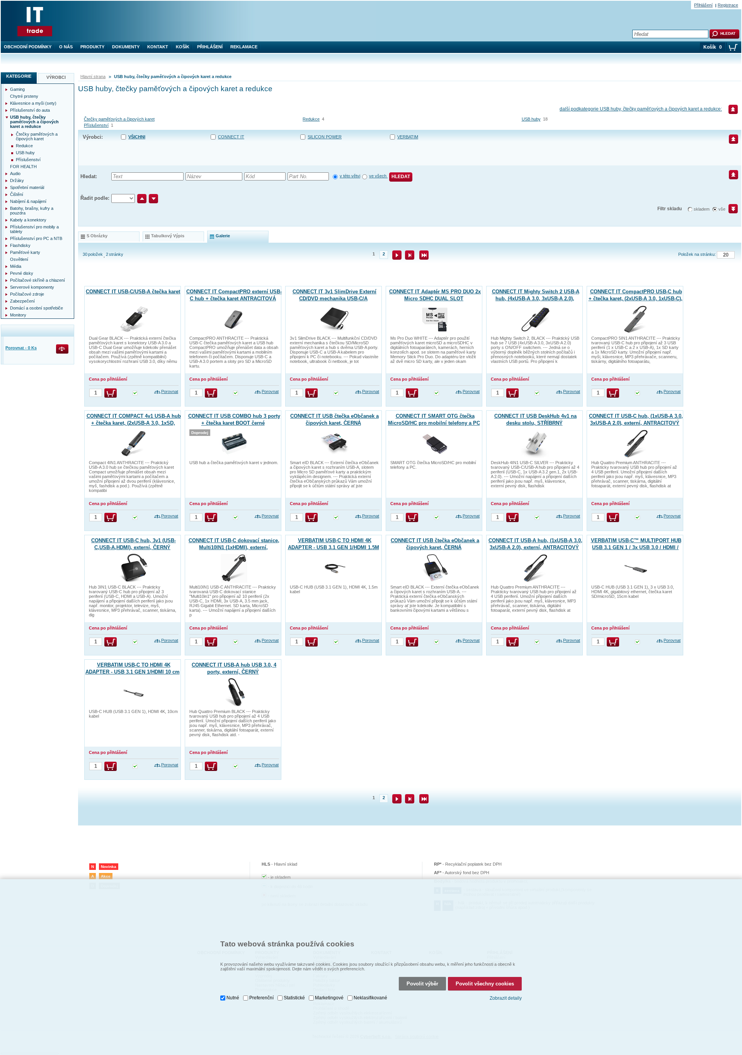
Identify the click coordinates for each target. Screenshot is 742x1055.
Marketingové (329, 998)
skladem (702, 209)
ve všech (378, 176)
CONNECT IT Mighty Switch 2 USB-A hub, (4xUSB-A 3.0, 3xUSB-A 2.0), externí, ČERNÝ (535, 298)
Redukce (311, 119)
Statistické (294, 998)
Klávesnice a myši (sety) (33, 103)
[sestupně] (153, 198)
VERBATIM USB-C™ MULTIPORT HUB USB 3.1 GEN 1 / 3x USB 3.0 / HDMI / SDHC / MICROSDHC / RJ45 (636, 547)
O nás (66, 46)
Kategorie (18, 76)
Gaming (17, 89)
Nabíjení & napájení (28, 201)
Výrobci (56, 77)
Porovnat (169, 391)
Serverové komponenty (32, 287)
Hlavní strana (93, 76)
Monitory (18, 315)
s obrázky (97, 235)
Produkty (92, 46)
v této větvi (350, 176)
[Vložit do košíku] (110, 393)
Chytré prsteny (24, 96)
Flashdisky (20, 245)
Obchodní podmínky (27, 46)
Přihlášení (210, 46)
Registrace (728, 5)
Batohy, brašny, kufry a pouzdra (31, 210)
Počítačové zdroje (27, 294)
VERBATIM (407, 136)
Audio (15, 173)
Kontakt (157, 46)
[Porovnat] (63, 349)
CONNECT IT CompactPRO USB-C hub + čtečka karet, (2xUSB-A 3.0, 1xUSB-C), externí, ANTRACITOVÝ (635, 298)
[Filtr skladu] (729, 211)
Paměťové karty (25, 252)
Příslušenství (96, 125)
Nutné (232, 998)
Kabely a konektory (28, 220)
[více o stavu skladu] (135, 393)
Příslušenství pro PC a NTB (36, 238)
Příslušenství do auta (30, 110)
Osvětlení (19, 259)
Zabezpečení (22, 301)
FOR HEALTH (23, 166)
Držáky (17, 180)
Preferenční (261, 998)
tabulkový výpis (167, 235)
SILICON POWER (325, 136)
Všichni (136, 136)
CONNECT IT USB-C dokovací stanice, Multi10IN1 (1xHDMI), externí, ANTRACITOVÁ (234, 547)
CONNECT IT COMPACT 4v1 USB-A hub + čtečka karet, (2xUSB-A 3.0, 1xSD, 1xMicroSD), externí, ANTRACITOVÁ (134, 423)
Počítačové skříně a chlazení (37, 280)
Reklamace (243, 46)
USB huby (531, 119)
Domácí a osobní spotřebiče (36, 308)
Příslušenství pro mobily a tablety (34, 229)
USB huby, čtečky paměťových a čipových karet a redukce (34, 122)
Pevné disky (21, 273)
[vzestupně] (141, 198)
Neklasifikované (370, 998)
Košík (182, 46)
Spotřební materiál (27, 187)
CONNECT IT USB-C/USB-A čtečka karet (133, 291)
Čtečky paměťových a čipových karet (119, 119)
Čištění (16, 194)
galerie (223, 235)
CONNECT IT (231, 136)
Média (15, 266)
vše (721, 209)
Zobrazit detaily (506, 998)
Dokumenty (126, 46)
